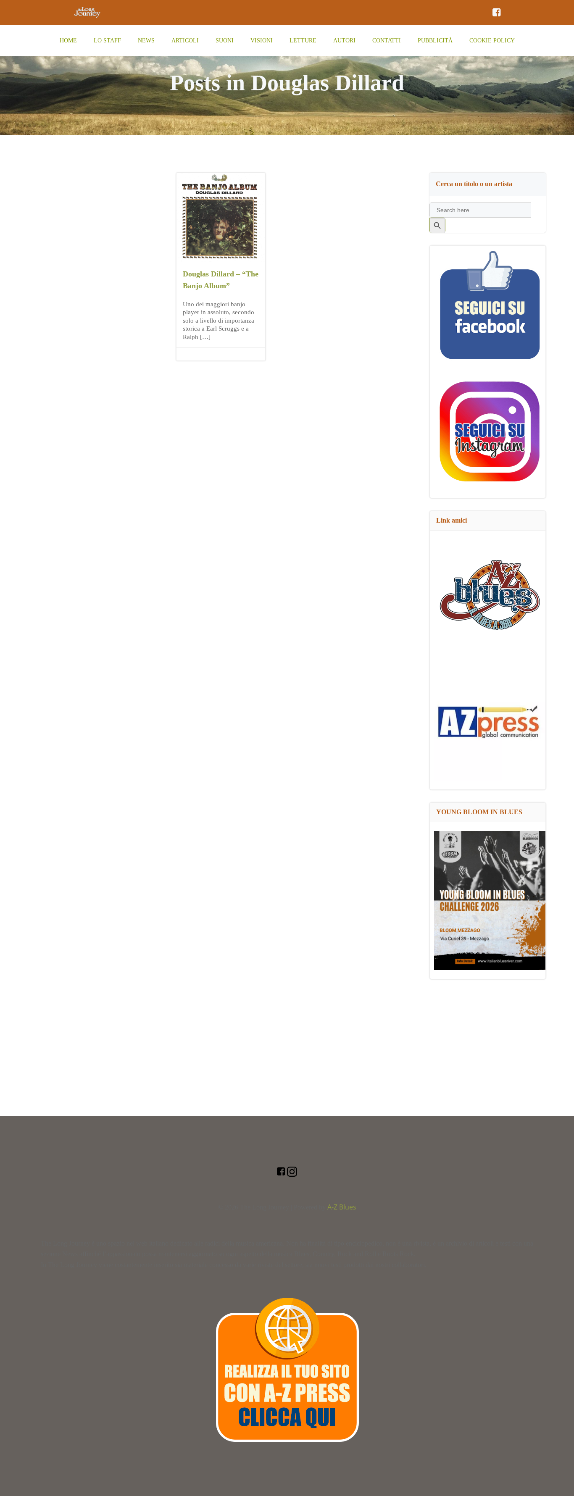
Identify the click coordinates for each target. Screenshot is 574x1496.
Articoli (185, 40)
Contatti (386, 40)
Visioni (261, 40)
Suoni (225, 40)
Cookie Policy (492, 40)
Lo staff (107, 40)
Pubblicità (435, 40)
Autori (344, 40)
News (146, 40)
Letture (303, 40)
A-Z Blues (341, 1207)
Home (68, 40)
